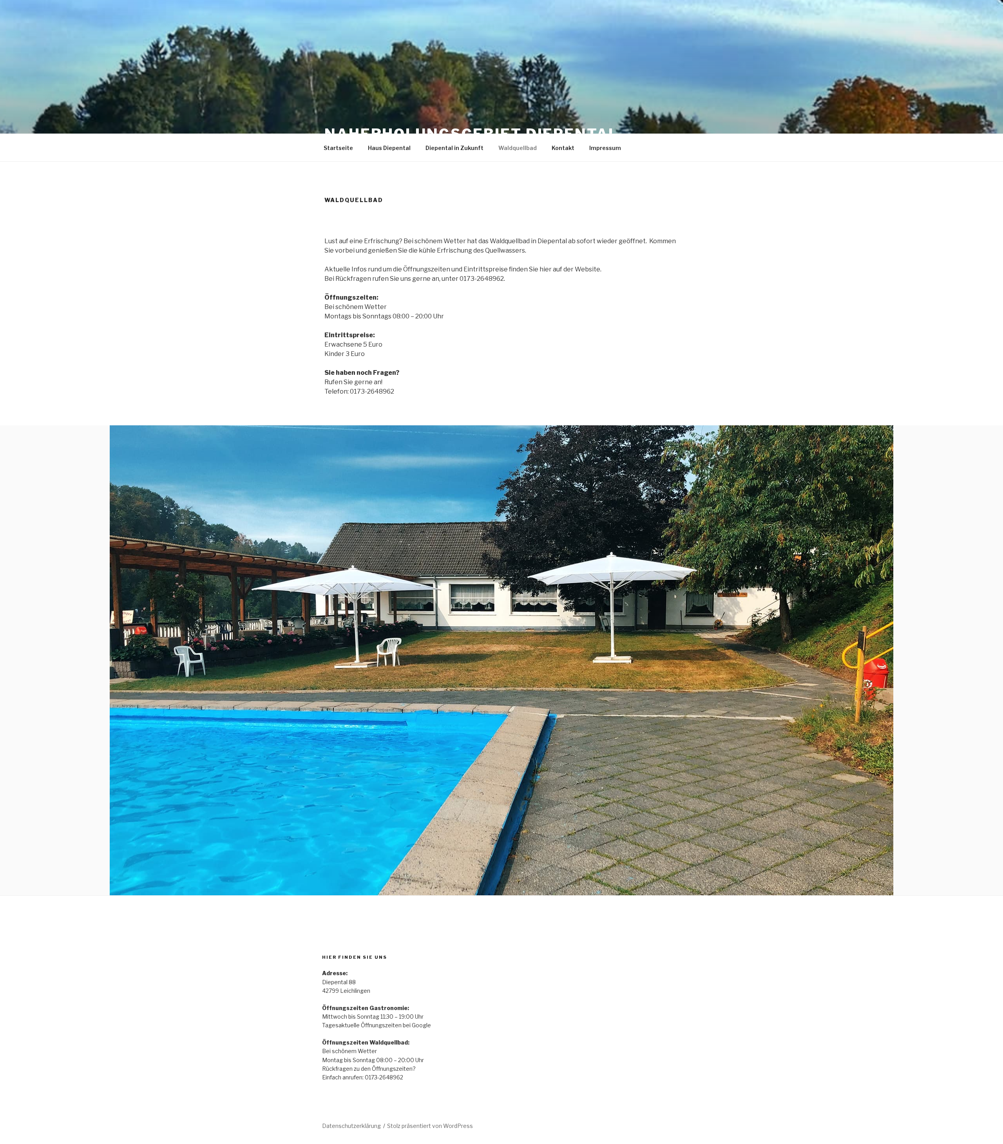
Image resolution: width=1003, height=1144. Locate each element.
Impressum (605, 148)
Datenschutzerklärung (351, 1125)
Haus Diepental (389, 148)
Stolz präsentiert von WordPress (430, 1125)
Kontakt (563, 148)
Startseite (338, 148)
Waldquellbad (517, 148)
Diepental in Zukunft (454, 148)
